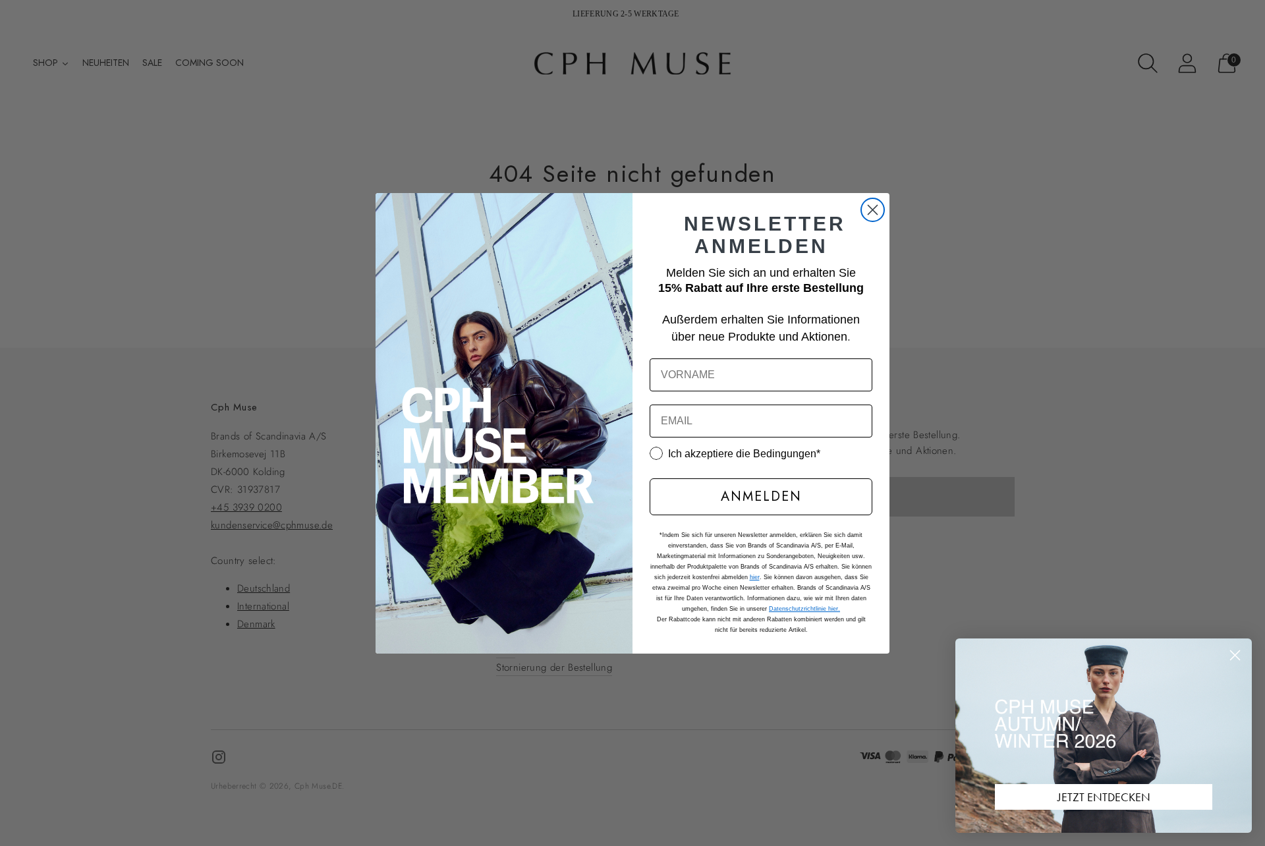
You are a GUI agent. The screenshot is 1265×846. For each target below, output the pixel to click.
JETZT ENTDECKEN (1103, 796)
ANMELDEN (761, 496)
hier (755, 577)
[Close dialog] (872, 209)
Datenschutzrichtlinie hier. (804, 609)
